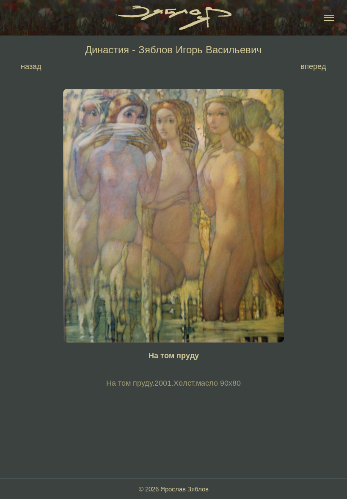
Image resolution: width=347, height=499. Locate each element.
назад (31, 66)
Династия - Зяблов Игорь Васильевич (173, 49)
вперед (313, 66)
